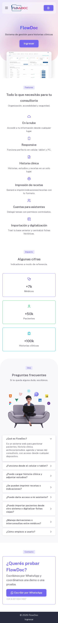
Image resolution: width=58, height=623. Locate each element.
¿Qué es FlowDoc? (16, 438)
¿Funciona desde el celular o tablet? (27, 465)
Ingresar (29, 43)
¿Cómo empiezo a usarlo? (20, 531)
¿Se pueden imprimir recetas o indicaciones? (23, 487)
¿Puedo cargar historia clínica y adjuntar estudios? (24, 476)
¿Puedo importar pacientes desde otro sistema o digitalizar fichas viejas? (25, 508)
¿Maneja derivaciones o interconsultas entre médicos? (23, 522)
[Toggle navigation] (6, 8)
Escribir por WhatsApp (28, 592)
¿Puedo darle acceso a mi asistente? (27, 497)
